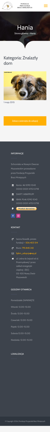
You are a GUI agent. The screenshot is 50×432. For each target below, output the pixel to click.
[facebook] (13, 216)
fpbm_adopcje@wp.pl (26, 253)
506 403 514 (32, 242)
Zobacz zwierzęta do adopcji (25, 121)
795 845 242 (28, 248)
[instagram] (18, 216)
